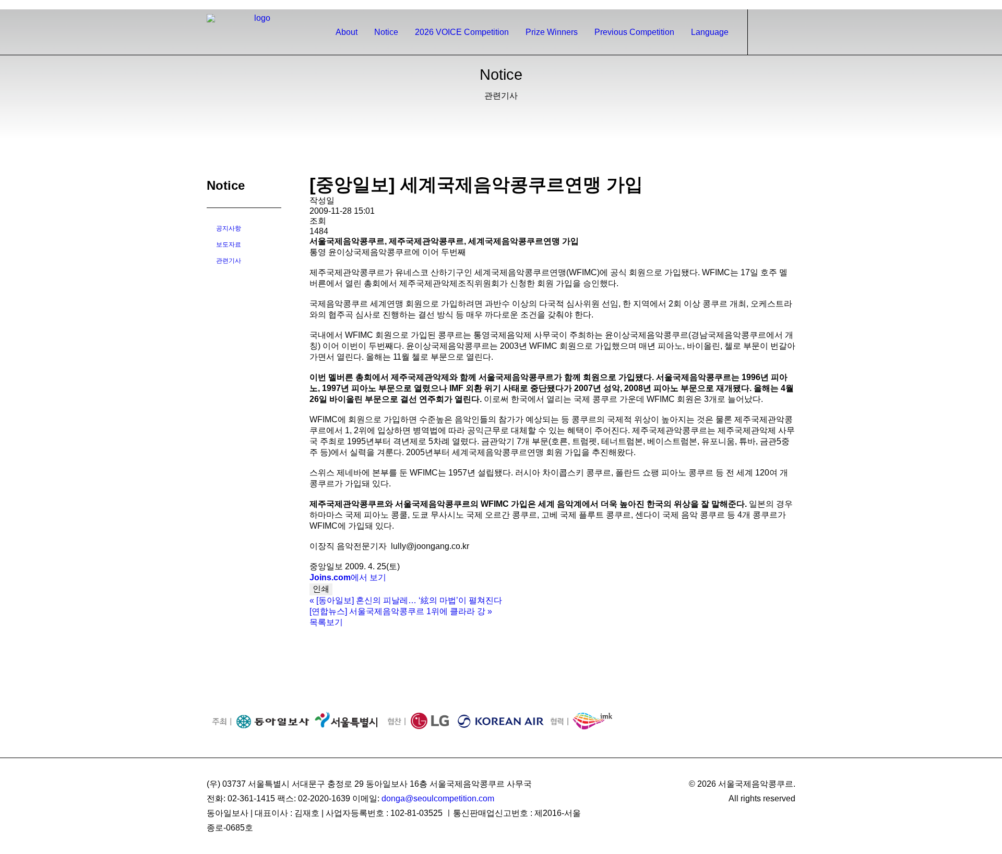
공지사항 (228, 228)
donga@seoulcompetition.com (437, 798)
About (346, 32)
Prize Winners (552, 32)
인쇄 (321, 588)
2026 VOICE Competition (462, 32)
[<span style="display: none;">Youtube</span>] (790, 4)
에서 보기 (347, 577)
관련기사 (228, 260)
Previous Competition (634, 32)
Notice (386, 32)
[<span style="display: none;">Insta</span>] (777, 4)
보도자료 (228, 244)
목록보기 (326, 622)
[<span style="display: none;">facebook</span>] (763, 4)
